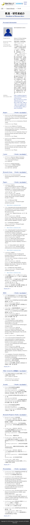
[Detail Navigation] (25, 3)
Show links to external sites (13, 205)
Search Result (10, 8)
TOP (2, 8)
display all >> (7, 288)
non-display (23, 112)
